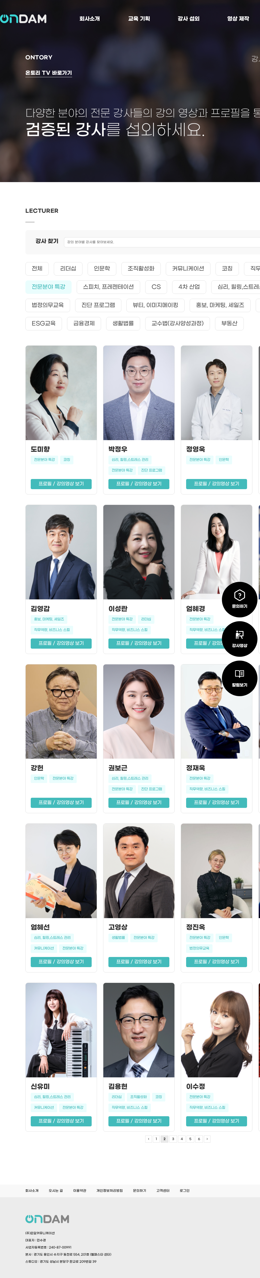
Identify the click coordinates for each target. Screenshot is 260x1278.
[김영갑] (61, 553)
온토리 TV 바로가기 (48, 73)
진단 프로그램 (98, 305)
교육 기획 (139, 19)
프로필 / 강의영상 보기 (61, 484)
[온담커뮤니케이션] (23, 19)
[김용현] (138, 1031)
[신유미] (61, 1031)
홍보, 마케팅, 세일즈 (220, 305)
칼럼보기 (239, 685)
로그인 (185, 1191)
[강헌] (61, 712)
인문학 (102, 268)
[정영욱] (216, 394)
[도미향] (61, 394)
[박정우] (138, 394)
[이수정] (216, 1031)
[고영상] (138, 872)
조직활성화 (141, 268)
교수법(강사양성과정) (178, 323)
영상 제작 (238, 19)
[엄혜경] (216, 553)
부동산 (229, 323)
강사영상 (239, 645)
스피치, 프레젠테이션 (108, 287)
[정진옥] (216, 872)
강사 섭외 (189, 19)
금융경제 (84, 323)
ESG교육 (44, 323)
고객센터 (163, 1191)
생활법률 (123, 323)
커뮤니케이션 (188, 268)
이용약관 (79, 1191)
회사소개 (89, 19)
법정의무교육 (48, 305)
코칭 (227, 268)
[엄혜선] (61, 872)
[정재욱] (216, 712)
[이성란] (138, 553)
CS (156, 287)
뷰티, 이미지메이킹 (155, 305)
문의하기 (139, 1191)
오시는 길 (56, 1191)
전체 (37, 268)
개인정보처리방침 (109, 1191)
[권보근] (138, 712)
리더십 (68, 268)
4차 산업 (189, 287)
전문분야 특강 (48, 287)
